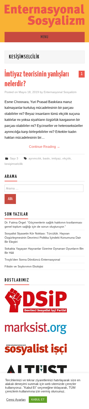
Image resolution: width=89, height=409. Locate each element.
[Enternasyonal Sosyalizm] (45, 15)
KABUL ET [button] (37, 399)
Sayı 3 (14, 158)
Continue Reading (44, 146)
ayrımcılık (35, 158)
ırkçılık (66, 158)
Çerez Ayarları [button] (16, 399)
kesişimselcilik (14, 163)
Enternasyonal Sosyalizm (60, 92)
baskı (46, 158)
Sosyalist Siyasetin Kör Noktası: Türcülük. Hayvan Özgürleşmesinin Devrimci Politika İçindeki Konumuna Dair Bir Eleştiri (43, 237)
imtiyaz (56, 158)
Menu (44, 37)
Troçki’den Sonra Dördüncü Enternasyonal (32, 259)
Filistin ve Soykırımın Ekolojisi (24, 266)
